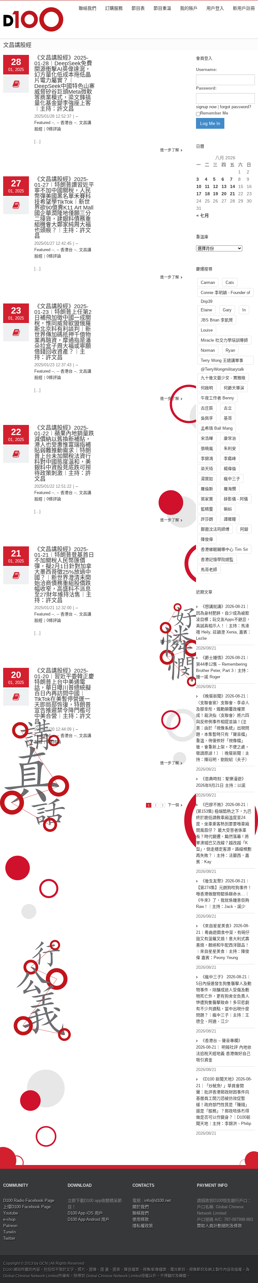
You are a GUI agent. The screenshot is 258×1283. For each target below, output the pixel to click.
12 (215, 186)
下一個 (173, 805)
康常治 (230, 438)
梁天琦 (207, 468)
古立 (228, 408)
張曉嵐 (207, 448)
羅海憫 (230, 488)
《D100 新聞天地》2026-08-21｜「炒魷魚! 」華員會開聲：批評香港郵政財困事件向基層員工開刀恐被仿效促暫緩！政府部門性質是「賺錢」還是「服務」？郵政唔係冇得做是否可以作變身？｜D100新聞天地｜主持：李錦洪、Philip (224, 1101)
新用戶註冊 (244, 8)
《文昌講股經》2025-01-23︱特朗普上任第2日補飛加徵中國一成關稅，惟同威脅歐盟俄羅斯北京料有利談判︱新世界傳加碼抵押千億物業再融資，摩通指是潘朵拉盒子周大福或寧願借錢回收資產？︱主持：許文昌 (63, 332)
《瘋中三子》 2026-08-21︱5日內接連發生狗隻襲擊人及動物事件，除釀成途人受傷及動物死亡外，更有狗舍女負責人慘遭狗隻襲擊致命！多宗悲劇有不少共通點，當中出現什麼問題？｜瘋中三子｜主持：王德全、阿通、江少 (223, 999)
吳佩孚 (207, 418)
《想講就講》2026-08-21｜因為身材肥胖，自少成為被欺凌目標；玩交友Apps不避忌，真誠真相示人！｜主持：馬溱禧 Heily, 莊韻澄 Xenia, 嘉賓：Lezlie (223, 622)
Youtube (10, 1213)
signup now (206, 106)
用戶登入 (215, 8)
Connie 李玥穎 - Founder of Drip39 (225, 293)
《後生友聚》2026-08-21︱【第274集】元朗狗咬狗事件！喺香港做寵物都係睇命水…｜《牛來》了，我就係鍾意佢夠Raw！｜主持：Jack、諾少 (224, 894)
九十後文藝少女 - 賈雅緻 (223, 377)
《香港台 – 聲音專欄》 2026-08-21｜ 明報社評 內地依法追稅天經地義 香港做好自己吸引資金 (223, 1050)
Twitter (9, 1238)
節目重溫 (162, 8)
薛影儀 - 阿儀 (236, 499)
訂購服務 (114, 8)
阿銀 (244, 529)
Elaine (206, 310)
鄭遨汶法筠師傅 (215, 529)
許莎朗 (207, 519)
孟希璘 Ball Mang (217, 428)
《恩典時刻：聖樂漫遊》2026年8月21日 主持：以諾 (221, 782)
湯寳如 (207, 478)
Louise (207, 330)
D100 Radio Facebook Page (28, 1200)
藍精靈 (207, 509)
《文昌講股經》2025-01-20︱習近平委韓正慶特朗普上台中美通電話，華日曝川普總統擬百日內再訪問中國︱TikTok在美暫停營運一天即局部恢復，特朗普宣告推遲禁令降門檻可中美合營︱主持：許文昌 (64, 696)
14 (232, 186)
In (244, 310)
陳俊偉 (207, 539)
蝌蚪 (228, 509)
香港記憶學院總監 (217, 559)
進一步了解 (169, 150)
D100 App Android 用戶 (88, 1219)
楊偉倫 (230, 468)
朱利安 (230, 448)
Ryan (230, 350)
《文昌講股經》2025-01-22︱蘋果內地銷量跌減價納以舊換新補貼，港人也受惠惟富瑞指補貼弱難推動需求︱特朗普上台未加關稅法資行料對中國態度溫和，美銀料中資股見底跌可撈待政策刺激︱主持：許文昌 (64, 453)
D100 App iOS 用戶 (85, 1213)
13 (224, 186)
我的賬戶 (189, 8)
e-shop (9, 1219)
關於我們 (140, 1206)
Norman (208, 350)
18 (207, 193)
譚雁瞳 (230, 519)
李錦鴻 (207, 458)
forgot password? (235, 106)
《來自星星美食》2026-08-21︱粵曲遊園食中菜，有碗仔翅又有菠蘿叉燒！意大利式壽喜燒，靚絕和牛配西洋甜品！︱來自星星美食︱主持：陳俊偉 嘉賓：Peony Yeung (223, 941)
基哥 (228, 418)
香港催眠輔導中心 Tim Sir (224, 549)
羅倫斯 (207, 488)
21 (232, 193)
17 (198, 193)
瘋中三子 (232, 478)
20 (224, 193)
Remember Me (214, 113)
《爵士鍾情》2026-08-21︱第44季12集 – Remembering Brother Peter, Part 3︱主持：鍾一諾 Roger (223, 667)
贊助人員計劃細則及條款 (219, 1225)
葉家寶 (207, 499)
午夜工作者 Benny (217, 398)
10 (198, 186)
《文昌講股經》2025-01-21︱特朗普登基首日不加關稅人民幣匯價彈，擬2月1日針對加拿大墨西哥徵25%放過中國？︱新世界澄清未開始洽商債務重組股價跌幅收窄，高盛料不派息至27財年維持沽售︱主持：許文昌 (64, 574)
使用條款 (140, 1219)
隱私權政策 (142, 1225)
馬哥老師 (209, 569)
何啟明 (207, 387)
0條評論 (54, 129)
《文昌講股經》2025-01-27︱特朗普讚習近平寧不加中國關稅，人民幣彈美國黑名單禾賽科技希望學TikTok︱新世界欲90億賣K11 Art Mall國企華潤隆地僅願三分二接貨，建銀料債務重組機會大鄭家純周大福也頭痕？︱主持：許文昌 (64, 207)
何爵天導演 (234, 387)
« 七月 (202, 215)
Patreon (10, 1225)
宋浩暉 (207, 438)
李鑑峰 (230, 458)
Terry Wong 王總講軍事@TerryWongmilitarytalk (222, 361)
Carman (208, 282)
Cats (230, 282)
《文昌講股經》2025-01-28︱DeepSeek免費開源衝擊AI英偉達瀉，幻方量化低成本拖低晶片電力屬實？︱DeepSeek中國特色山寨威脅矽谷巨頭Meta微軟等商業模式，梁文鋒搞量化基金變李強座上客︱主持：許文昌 (64, 83)
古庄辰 (207, 408)
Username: (206, 69)
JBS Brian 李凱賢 (217, 320)
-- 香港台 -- (66, 122)
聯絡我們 (87, 8)
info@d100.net (157, 1200)
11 (207, 186)
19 (215, 193)
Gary (227, 310)
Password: (206, 88)
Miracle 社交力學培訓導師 (224, 340)
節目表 (138, 8)
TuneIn (9, 1232)
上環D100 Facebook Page (27, 1206)
